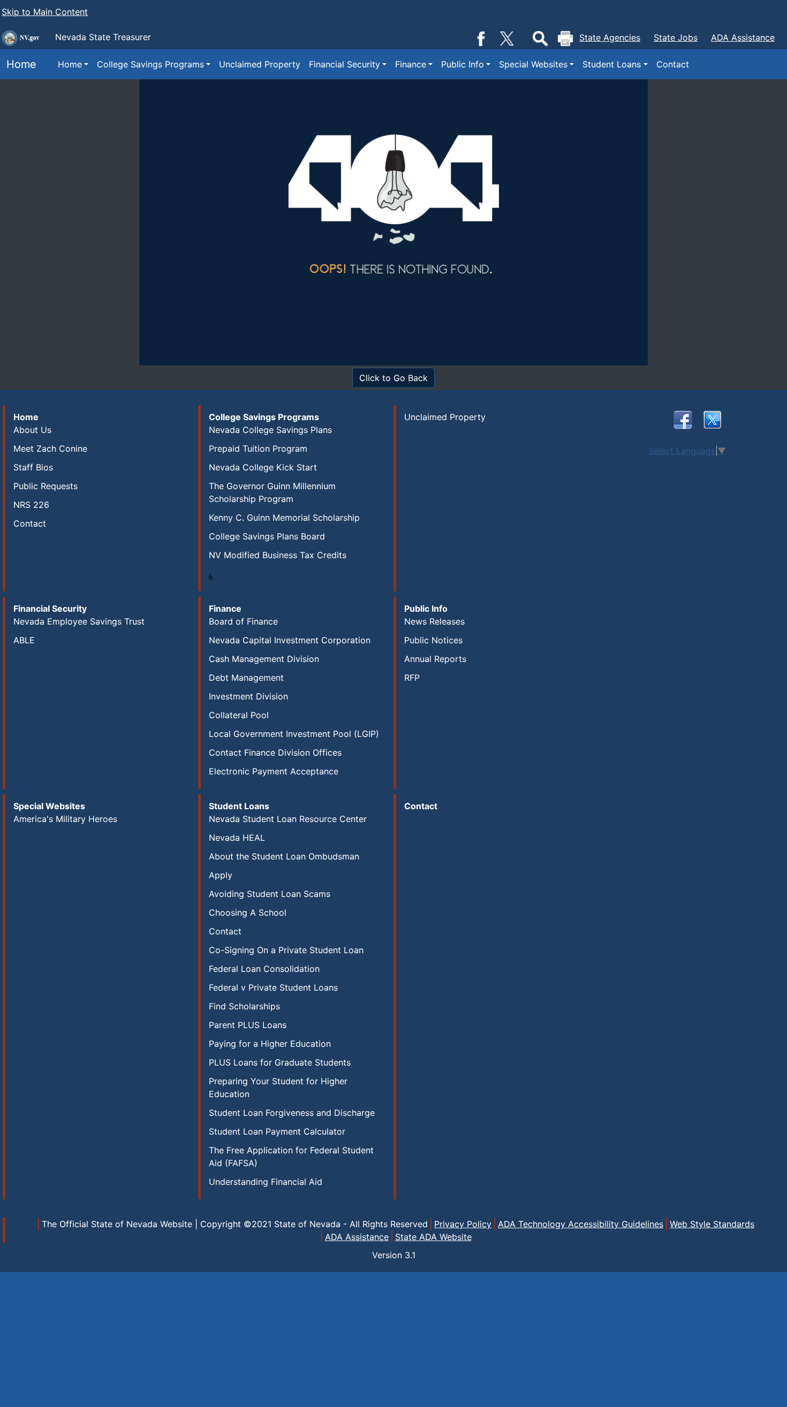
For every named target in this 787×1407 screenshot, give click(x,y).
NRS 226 (31, 504)
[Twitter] (508, 37)
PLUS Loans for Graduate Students (280, 1062)
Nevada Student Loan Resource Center (288, 818)
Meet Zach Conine (50, 448)
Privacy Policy (462, 1224)
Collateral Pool (239, 715)
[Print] (565, 38)
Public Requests (45, 486)
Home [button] (70, 64)
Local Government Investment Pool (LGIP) (294, 733)
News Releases (434, 621)
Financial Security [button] (344, 64)
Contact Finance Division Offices (275, 752)
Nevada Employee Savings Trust (79, 621)
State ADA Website (433, 1236)
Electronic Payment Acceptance (273, 771)
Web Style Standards (712, 1224)
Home (18, 64)
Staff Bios (33, 467)
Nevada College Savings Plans (270, 429)
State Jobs (676, 37)
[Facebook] (481, 37)
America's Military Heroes (65, 818)
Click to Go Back (393, 377)
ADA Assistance (743, 37)
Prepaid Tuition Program (258, 448)
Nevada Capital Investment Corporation (289, 640)
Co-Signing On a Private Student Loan (286, 950)
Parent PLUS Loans (247, 1025)
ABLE (24, 640)
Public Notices (433, 640)
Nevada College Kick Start (263, 467)
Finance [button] (410, 64)
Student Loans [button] (611, 64)
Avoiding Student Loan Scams (269, 893)
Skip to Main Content (45, 11)
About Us (32, 429)
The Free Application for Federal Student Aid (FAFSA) (291, 1156)
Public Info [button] (462, 64)
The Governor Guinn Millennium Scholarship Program (272, 492)
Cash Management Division (264, 658)
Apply (220, 875)
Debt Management (246, 677)
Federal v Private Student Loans (273, 987)
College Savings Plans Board (267, 536)
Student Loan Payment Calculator (277, 1131)
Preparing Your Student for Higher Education (278, 1087)
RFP (412, 677)
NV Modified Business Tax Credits (277, 555)
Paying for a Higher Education (270, 1043)
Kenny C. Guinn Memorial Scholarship (284, 517)
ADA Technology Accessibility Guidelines (580, 1224)
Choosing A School (247, 912)
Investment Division (248, 696)
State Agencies (609, 37)
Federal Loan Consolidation (264, 968)
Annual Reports (435, 658)
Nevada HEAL (237, 837)
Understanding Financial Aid (265, 1181)
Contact (672, 64)
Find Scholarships (244, 1006)
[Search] (540, 38)
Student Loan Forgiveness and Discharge (292, 1112)
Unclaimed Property (259, 64)
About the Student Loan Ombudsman (284, 856)
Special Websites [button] (533, 64)
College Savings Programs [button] (150, 64)
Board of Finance (243, 621)
